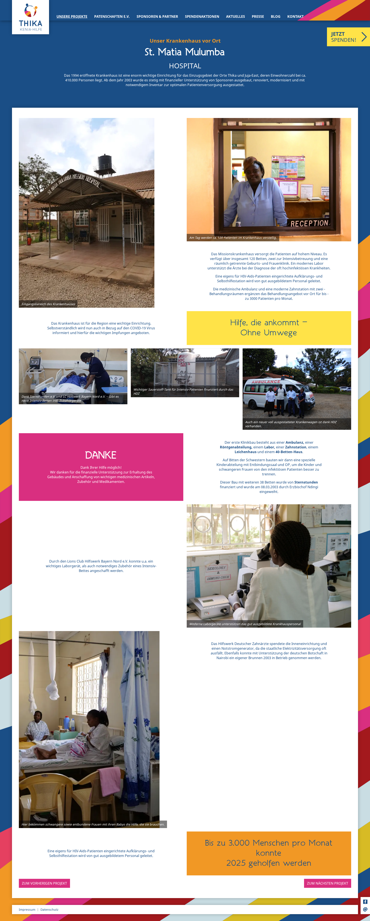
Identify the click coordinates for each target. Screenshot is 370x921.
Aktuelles (235, 16)
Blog (275, 16)
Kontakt (295, 16)
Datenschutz (49, 910)
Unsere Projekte (72, 16)
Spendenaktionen (202, 16)
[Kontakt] (365, 909)
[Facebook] (365, 902)
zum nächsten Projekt (327, 883)
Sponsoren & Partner (157, 16)
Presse (258, 16)
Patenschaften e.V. (112, 16)
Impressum (27, 910)
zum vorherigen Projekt (44, 883)
